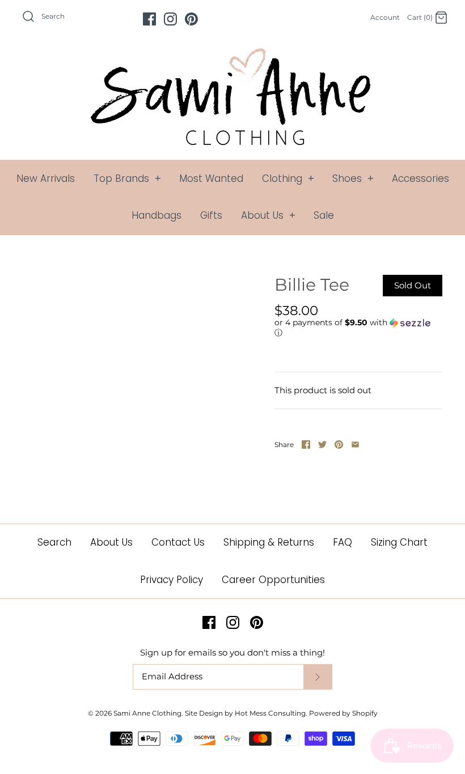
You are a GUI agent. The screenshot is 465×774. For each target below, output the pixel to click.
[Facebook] (149, 18)
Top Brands (127, 178)
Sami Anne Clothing (147, 713)
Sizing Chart (399, 542)
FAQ (342, 542)
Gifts (211, 215)
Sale (324, 215)
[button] (355, 327)
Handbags (156, 215)
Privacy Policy (171, 579)
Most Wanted (211, 178)
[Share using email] (355, 444)
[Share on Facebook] (306, 444)
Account (385, 17)
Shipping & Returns (268, 542)
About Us (268, 215)
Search (54, 542)
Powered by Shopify (343, 713)
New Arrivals (45, 178)
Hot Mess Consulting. (271, 713)
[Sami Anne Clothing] (232, 54)
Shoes (353, 178)
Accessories (420, 178)
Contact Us (178, 542)
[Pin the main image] (339, 444)
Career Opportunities (273, 579)
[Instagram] (170, 18)
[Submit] (317, 677)
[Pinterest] (191, 18)
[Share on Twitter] (322, 444)
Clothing (288, 178)
